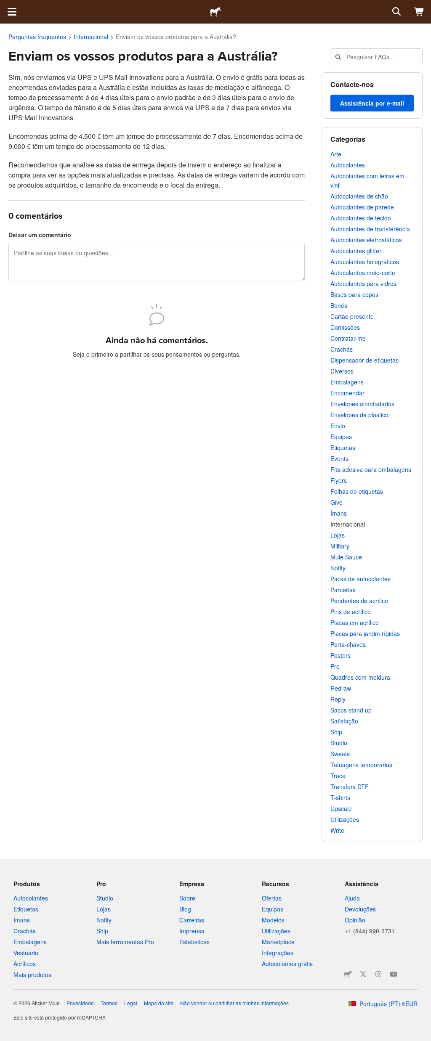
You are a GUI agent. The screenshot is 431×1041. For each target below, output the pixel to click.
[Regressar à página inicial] (215, 12)
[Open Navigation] (12, 12)
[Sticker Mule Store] (348, 974)
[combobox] (376, 56)
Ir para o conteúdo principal (6, 6)
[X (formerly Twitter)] (363, 974)
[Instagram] (378, 974)
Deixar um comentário (39, 234)
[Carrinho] (419, 12)
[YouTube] (393, 974)
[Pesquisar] (395, 12)
